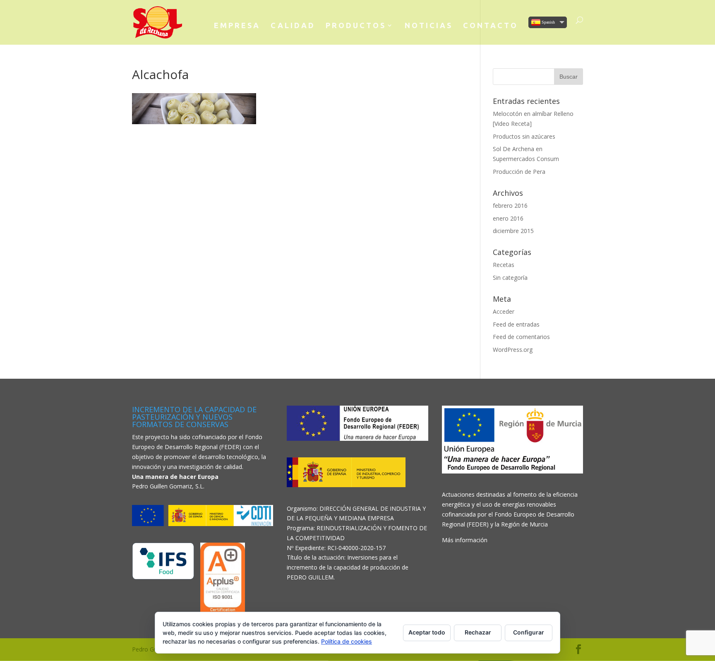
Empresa (237, 25)
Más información (464, 540)
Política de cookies (346, 641)
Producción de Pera (519, 171)
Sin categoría (510, 277)
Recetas (503, 265)
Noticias (429, 25)
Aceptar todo (426, 632)
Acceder (503, 311)
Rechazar (478, 632)
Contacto (490, 25)
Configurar (528, 632)
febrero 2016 (510, 205)
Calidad (293, 25)
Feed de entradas (516, 324)
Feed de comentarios (521, 337)
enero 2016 (508, 218)
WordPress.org (513, 349)
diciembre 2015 (513, 231)
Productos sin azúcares (524, 136)
